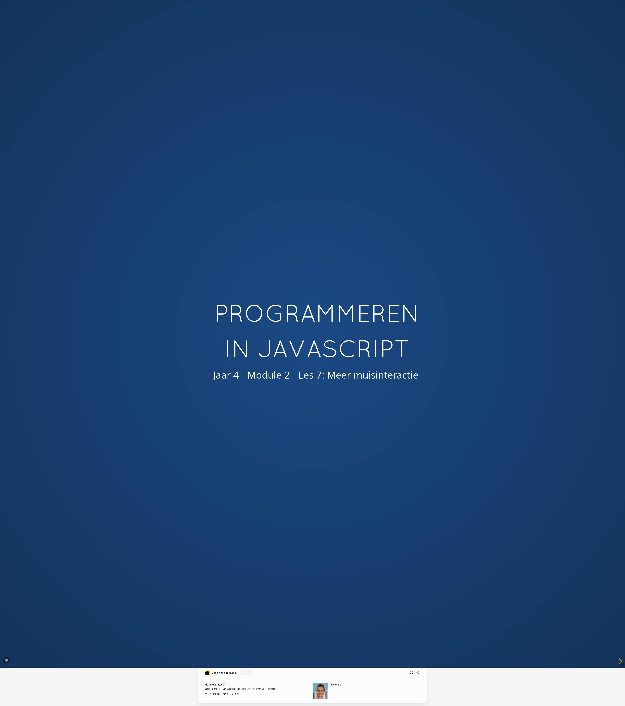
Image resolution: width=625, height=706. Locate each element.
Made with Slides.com (223, 672)
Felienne (336, 684)
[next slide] (620, 661)
